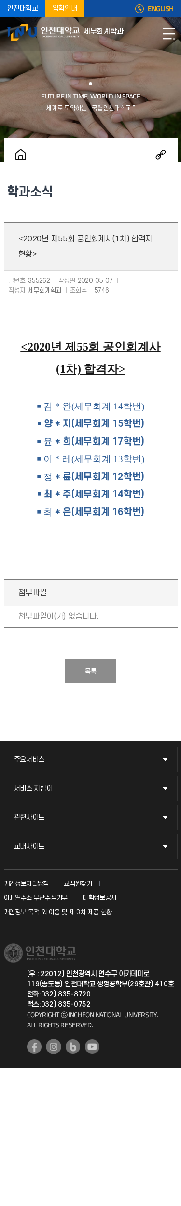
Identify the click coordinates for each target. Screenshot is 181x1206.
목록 (91, 671)
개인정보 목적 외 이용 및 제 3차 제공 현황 (58, 912)
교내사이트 (29, 846)
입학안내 (65, 8)
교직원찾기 (78, 883)
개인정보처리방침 (26, 883)
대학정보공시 (99, 897)
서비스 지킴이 (33, 789)
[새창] (34, 1046)
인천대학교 (22, 8)
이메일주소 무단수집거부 (36, 897)
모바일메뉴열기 (169, 34)
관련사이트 (29, 817)
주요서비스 (29, 760)
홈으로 (21, 154)
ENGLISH (161, 8)
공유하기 (161, 154)
